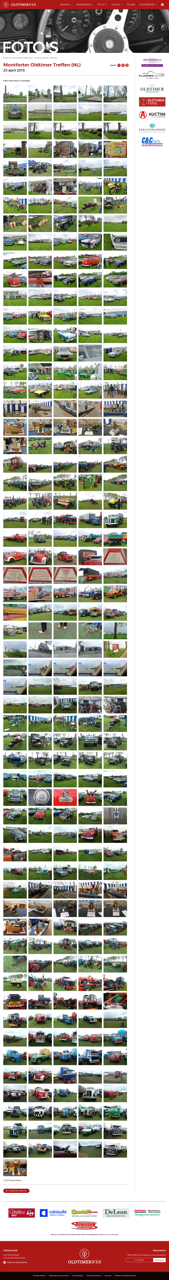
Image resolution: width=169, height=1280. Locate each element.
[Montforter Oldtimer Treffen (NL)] (15, 93)
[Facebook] (127, 65)
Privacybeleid (77, 1276)
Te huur (131, 4)
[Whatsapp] (123, 65)
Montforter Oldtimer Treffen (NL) (46, 58)
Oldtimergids (146, 4)
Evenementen (83, 4)
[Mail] (119, 65)
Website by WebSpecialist (125, 1276)
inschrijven (159, 1260)
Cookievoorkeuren (93, 1276)
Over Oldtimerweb (11, 1255)
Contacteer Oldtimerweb (14, 1258)
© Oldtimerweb (39, 1276)
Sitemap (108, 1276)
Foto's (101, 4)
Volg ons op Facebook (17, 1262)
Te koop (115, 4)
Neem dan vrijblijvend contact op (94, 1234)
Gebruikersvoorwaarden (59, 1276)
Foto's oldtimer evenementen (22, 58)
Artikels (65, 4)
